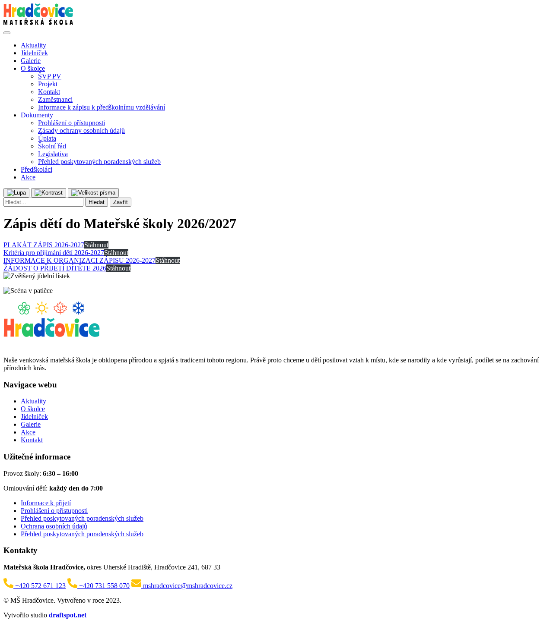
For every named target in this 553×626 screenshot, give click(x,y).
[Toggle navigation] (6, 32)
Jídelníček (34, 53)
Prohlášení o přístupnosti (71, 122)
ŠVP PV (49, 76)
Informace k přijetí (46, 502)
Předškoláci (36, 169)
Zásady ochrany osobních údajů (81, 130)
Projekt (47, 84)
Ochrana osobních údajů (54, 526)
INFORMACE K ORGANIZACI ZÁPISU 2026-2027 (79, 260)
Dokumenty (37, 115)
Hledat (97, 202)
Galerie (31, 60)
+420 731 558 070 (103, 585)
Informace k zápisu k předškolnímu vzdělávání (101, 107)
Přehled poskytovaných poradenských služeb (99, 161)
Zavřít (120, 202)
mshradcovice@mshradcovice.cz (186, 585)
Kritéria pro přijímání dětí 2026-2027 (53, 252)
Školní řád (52, 146)
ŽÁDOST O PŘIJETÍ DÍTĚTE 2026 (54, 268)
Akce (28, 177)
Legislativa (53, 153)
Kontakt (49, 91)
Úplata (47, 138)
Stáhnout (96, 245)
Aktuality (33, 45)
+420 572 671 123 (39, 585)
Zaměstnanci (55, 99)
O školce (33, 68)
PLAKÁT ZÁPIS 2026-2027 (43, 245)
